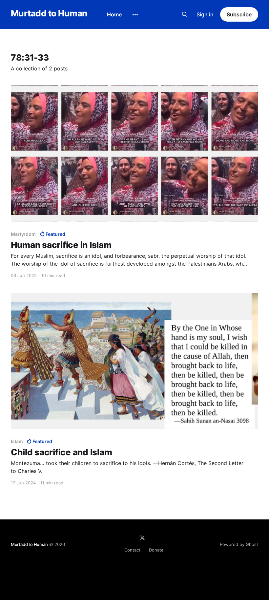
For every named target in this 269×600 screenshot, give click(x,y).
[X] (142, 537)
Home (114, 14)
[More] (135, 15)
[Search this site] (184, 14)
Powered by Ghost (239, 544)
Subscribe (239, 14)
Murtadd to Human (49, 13)
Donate (156, 550)
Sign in (205, 14)
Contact (132, 550)
